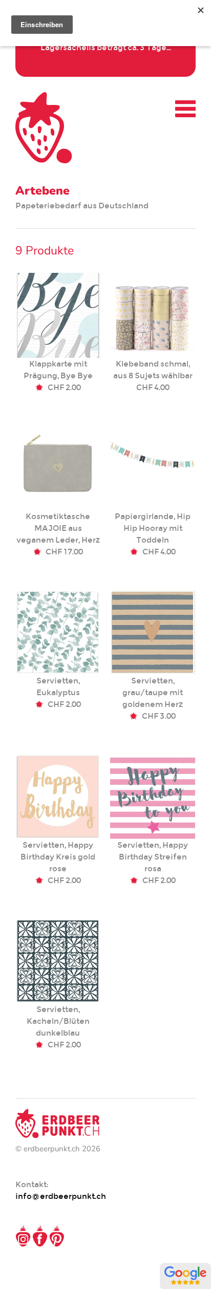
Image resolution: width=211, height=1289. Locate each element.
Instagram (23, 1236)
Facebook (40, 1236)
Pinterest (57, 1236)
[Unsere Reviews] (185, 1283)
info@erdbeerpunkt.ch (60, 1196)
